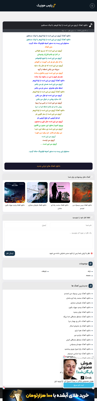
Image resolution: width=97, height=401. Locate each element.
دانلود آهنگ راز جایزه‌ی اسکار (80, 326)
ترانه (89, 271)
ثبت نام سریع (79, 385)
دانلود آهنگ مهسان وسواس (80, 344)
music (88, 275)
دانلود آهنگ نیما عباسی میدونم (79, 353)
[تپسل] (4, 388)
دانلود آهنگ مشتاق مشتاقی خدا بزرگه (77, 316)
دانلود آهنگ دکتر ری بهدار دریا (79, 321)
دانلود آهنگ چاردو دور (82, 335)
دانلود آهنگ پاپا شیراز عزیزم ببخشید (78, 349)
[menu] (92, 5)
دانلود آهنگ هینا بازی (83, 330)
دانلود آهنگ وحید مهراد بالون (80, 307)
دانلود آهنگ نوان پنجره (82, 312)
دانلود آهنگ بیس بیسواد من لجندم (77, 293)
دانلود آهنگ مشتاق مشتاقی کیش (78, 340)
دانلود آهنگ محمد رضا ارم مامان (78, 298)
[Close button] (93, 357)
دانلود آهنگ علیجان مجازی (81, 303)
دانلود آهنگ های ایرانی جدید (48, 166)
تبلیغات (44, 271)
